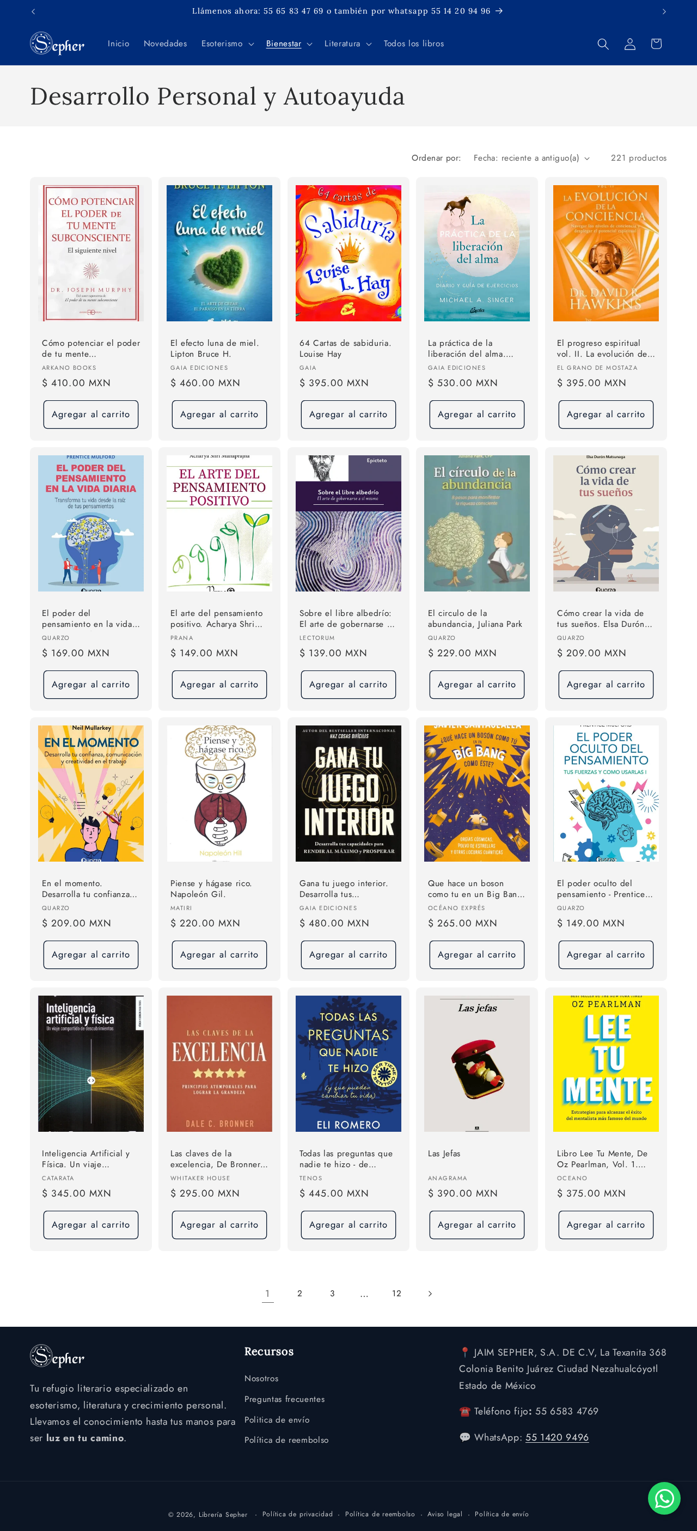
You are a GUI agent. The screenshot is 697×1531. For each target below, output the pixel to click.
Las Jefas (444, 1153)
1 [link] (267, 1293)
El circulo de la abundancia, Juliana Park (475, 619)
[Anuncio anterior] (33, 11)
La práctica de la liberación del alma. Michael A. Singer (467, 349)
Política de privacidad (297, 1513)
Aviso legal (444, 1513)
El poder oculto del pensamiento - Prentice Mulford (601, 889)
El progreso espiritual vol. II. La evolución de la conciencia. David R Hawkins (602, 349)
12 (396, 1294)
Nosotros (261, 1379)
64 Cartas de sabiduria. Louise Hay (345, 349)
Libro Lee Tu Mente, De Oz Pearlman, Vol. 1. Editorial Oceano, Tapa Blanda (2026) (602, 1159)
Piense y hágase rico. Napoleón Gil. (211, 888)
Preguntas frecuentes (284, 1399)
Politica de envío (276, 1420)
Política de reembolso (286, 1441)
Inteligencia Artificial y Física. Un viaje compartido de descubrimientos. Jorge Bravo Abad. (87, 1159)
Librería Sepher (223, 1514)
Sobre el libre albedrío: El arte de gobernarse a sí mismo (345, 619)
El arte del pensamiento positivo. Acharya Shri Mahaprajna (216, 619)
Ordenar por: (436, 158)
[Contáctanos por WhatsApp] (664, 1498)
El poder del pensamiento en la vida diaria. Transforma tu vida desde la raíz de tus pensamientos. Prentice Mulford (91, 619)
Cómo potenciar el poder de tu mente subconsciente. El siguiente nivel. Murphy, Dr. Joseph (91, 349)
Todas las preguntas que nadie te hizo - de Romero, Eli (346, 1159)
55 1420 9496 (557, 1438)
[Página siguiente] (429, 1293)
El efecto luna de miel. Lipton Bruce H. (214, 349)
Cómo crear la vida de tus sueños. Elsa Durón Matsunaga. (601, 619)
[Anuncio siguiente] (664, 11)
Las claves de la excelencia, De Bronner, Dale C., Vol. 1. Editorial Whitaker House (218, 1159)
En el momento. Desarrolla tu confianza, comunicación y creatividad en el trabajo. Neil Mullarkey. (90, 889)
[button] (226, 44)
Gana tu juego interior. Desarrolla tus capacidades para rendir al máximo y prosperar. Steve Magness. (346, 889)
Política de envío (502, 1513)
